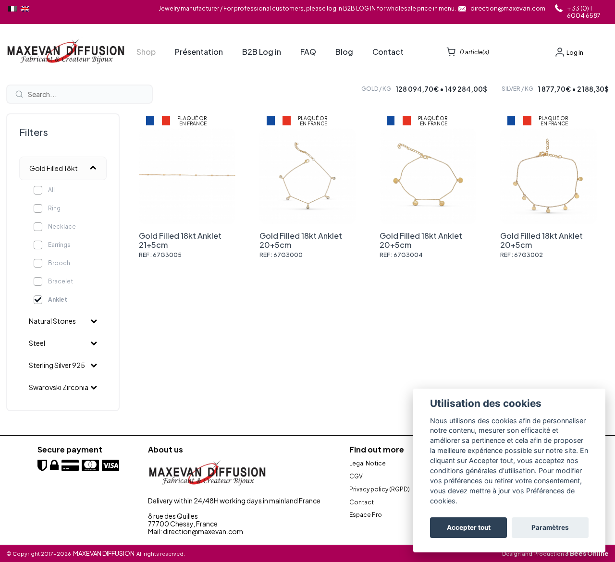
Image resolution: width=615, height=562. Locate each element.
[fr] (12, 9)
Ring (54, 208)
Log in (574, 52)
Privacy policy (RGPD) (379, 489)
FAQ (308, 52)
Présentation (199, 52)
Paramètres (550, 528)
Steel (37, 343)
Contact (388, 52)
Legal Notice (367, 463)
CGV (356, 476)
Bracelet (60, 281)
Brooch (59, 263)
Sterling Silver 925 (57, 365)
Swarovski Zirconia (58, 387)
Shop (146, 52)
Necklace (62, 226)
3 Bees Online (587, 553)
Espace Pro (365, 515)
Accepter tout (469, 528)
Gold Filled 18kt (53, 168)
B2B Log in (261, 52)
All (51, 190)
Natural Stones (52, 321)
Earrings (59, 244)
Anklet (57, 299)
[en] (25, 9)
